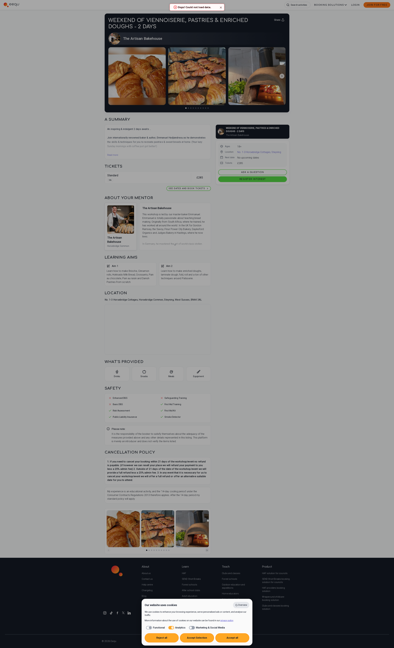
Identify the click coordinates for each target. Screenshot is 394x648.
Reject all (161, 637)
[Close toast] (220, 7)
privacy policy (226, 620)
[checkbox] (155, 628)
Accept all (232, 637)
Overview (242, 605)
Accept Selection (197, 637)
